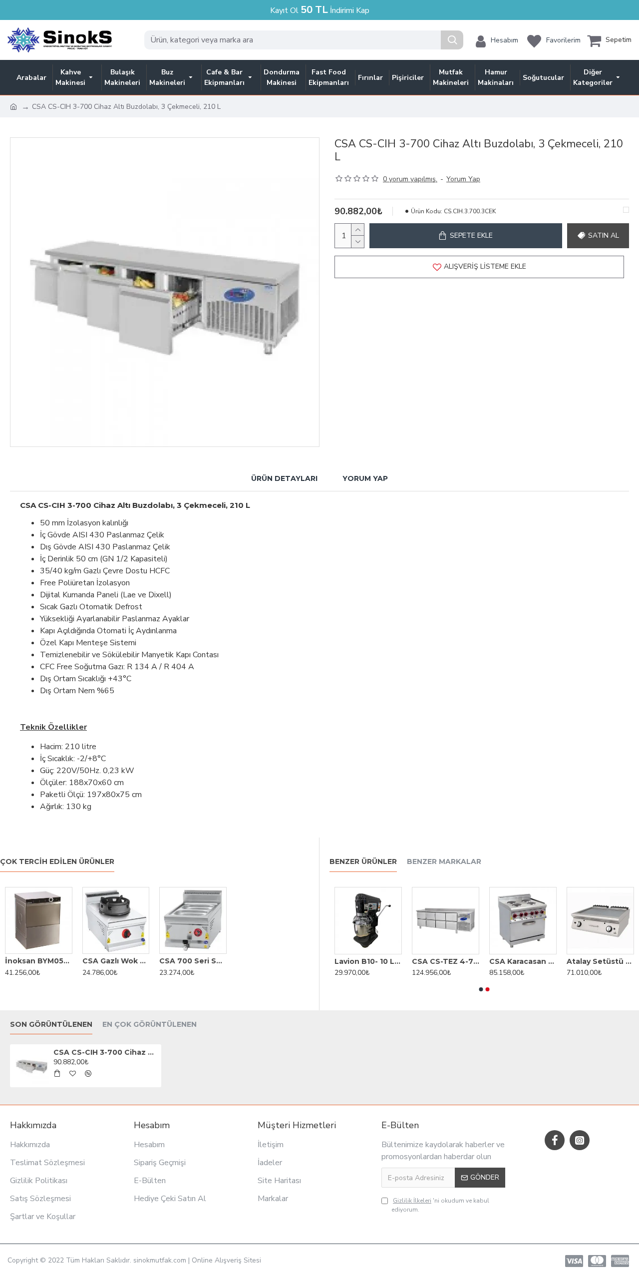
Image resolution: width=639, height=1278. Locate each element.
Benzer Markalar (444, 861)
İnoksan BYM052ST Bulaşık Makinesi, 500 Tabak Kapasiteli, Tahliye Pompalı (38, 960)
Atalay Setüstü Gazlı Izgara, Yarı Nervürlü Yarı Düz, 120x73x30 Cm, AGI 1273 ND (600, 961)
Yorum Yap (365, 478)
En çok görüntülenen (149, 1024)
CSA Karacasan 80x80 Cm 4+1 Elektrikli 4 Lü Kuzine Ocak (523, 961)
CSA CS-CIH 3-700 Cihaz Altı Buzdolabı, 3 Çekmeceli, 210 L (105, 1052)
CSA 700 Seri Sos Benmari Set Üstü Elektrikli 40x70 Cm (193, 960)
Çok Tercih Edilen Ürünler (57, 861)
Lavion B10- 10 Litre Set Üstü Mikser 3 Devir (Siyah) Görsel (368, 961)
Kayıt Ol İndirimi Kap (319, 9)
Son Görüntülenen (51, 1024)
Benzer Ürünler (363, 861)
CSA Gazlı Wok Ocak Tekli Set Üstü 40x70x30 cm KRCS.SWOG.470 (116, 960)
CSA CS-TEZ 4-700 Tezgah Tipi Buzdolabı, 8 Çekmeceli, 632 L (445, 961)
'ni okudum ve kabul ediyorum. (440, 1205)
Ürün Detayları (284, 478)
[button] (481, 989)
